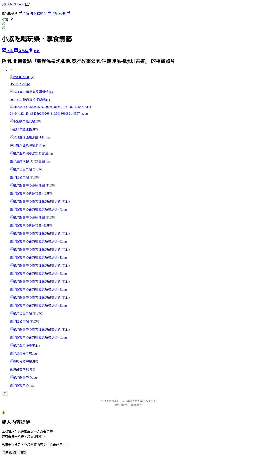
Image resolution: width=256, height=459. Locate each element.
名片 (37, 51)
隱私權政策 (120, 404)
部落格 (23, 51)
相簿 (10, 51)
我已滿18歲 (9, 452)
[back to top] (5, 393)
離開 (23, 452)
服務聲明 (136, 404)
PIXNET (113, 400)
